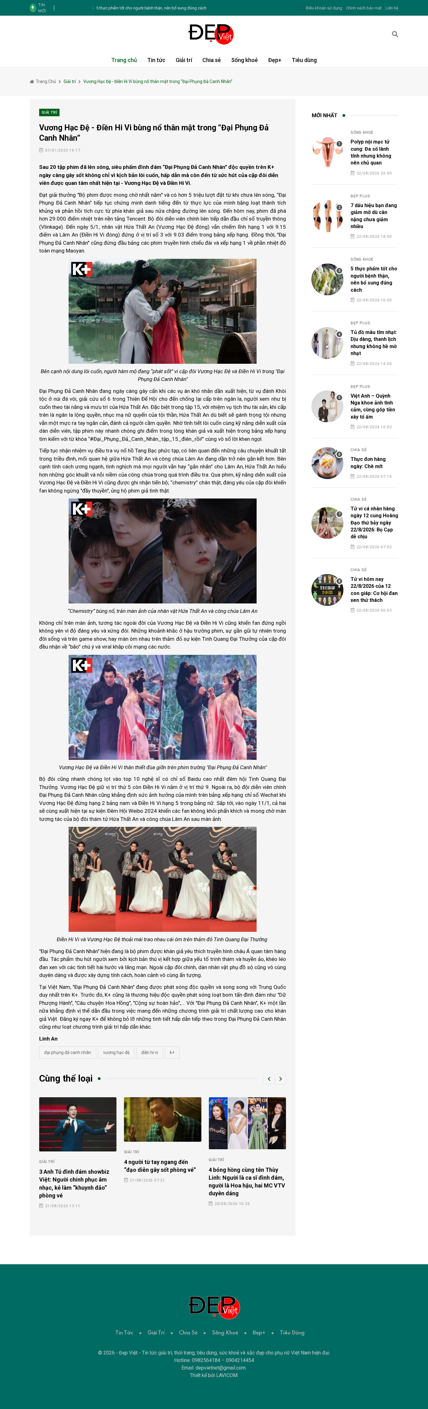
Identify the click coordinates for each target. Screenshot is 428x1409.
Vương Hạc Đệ (116, 1052)
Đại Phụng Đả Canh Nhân (67, 1052)
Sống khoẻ (244, 60)
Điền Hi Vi (149, 1052)
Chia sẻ (211, 60)
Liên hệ (391, 8)
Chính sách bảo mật (364, 8)
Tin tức (156, 60)
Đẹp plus (360, 196)
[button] (268, 1079)
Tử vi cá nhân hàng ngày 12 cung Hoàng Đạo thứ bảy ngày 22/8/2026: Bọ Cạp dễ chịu (374, 523)
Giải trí (184, 60)
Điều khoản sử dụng (324, 8)
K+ (172, 1052)
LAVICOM (226, 1375)
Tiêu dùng (304, 60)
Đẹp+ (274, 60)
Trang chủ (124, 60)
